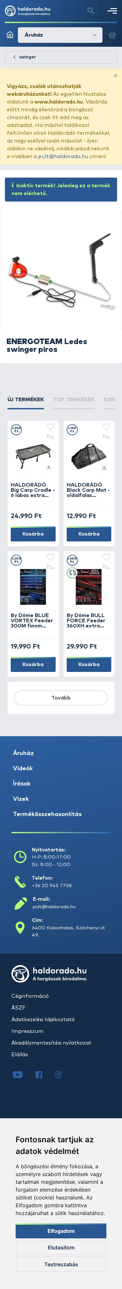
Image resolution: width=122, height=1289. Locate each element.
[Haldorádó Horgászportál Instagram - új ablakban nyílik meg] (62, 1075)
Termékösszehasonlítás (47, 814)
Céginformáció (30, 996)
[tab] (25, 402)
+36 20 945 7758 (52, 885)
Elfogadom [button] (61, 1231)
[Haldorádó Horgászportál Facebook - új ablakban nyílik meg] (43, 1075)
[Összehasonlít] (50, 437)
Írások (22, 784)
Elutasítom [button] (61, 1247)
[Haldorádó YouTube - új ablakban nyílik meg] (22, 1075)
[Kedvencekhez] (50, 427)
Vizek (21, 799)
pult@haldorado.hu (63, 156)
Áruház (23, 753)
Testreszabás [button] (61, 1264)
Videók (23, 769)
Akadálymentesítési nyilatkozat (51, 1043)
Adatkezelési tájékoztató (43, 1019)
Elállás (19, 1054)
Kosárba (33, 534)
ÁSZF (18, 1007)
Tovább (61, 697)
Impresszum (27, 1031)
